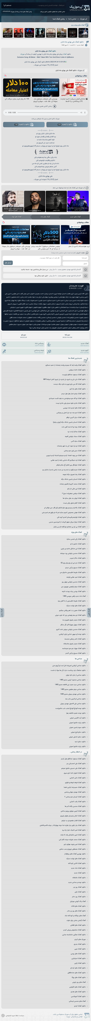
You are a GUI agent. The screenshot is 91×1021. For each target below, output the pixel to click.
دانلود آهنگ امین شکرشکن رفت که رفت (73, 835)
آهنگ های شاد (45, 217)
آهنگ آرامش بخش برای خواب (76, 920)
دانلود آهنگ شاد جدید (78, 868)
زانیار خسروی (60, 304)
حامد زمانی (24, 297)
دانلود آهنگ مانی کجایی (78, 778)
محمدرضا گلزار (70, 321)
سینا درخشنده (74, 307)
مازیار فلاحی (35, 314)
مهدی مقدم (55, 324)
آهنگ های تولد (16, 217)
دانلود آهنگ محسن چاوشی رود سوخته (73, 553)
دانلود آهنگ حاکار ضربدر (78, 558)
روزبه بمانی (68, 304)
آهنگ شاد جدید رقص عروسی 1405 (74, 596)
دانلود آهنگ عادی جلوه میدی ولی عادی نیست (71, 403)
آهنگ (64, 54)
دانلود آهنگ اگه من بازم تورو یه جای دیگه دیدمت (69, 384)
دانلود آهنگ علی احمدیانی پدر (76, 763)
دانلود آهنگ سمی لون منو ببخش (75, 451)
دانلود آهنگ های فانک (78, 906)
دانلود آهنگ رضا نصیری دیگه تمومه (74, 474)
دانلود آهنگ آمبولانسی (78, 996)
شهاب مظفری (46, 307)
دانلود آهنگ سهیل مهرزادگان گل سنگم (73, 625)
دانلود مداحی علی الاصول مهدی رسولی (73, 704)
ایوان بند (72, 297)
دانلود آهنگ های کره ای (78, 968)
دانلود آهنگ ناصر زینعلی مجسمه (75, 639)
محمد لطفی (13, 317)
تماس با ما (72, 19)
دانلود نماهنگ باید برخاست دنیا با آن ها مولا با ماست (68, 670)
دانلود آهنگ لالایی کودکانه (77, 863)
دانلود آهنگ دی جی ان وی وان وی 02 (73, 563)
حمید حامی (60, 300)
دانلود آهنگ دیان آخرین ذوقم (76, 417)
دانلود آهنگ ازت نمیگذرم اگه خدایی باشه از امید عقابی (68, 460)
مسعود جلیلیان (29, 321)
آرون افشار (70, 294)
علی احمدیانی (73, 311)
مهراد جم (29, 324)
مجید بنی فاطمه (18, 314)
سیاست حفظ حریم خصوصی (15, 1015)
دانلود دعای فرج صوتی (78, 732)
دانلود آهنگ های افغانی (78, 925)
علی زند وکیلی (55, 311)
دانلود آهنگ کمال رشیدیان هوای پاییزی (73, 816)
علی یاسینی (27, 311)
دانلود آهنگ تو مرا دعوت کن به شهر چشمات (71, 446)
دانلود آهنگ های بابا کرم (78, 389)
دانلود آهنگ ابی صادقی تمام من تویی (73, 549)
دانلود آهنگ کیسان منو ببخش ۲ (75, 797)
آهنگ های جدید (75, 217)
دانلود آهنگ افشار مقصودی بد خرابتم (74, 820)
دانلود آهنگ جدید (80, 873)
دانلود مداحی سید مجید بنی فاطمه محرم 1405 (70, 685)
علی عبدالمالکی (44, 311)
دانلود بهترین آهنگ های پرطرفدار (75, 854)
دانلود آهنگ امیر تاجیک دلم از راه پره (74, 830)
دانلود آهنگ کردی (80, 1006)
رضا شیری (7, 300)
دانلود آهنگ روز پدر (79, 887)
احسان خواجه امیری (60, 294)
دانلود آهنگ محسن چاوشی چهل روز (74, 582)
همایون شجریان (62, 328)
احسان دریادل (49, 294)
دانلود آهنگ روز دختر (79, 897)
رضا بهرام (14, 300)
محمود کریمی (61, 321)
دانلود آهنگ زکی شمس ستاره (76, 539)
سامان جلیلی (51, 304)
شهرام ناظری (28, 307)
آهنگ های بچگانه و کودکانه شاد (75, 916)
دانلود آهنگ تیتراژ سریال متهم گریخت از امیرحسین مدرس (67, 522)
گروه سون (43, 314)
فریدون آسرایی (59, 314)
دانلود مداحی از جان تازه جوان (76, 675)
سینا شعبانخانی (64, 307)
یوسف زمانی (36, 328)
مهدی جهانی (73, 324)
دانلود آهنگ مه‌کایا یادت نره (77, 432)
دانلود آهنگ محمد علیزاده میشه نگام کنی (72, 839)
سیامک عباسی (33, 304)
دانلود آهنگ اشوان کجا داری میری (75, 773)
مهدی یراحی (37, 324)
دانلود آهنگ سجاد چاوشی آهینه (75, 436)
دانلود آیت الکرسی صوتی (78, 718)
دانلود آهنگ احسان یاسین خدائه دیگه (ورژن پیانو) (69, 422)
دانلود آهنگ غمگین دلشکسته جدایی (74, 935)
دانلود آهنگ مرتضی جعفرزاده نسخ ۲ (74, 493)
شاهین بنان (55, 307)
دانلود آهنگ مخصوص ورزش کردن (74, 930)
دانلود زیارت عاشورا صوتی (77, 723)
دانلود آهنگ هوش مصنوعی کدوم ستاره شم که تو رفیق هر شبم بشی (64, 512)
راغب (27, 300)
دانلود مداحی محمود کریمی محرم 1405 (73, 680)
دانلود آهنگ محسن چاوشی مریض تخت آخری (71, 629)
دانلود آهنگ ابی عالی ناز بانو (76, 489)
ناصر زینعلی (75, 328)
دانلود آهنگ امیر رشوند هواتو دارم (75, 844)
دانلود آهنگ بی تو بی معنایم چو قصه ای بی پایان (69, 527)
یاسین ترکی (44, 328)
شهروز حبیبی (20, 307)
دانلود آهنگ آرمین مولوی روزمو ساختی (73, 811)
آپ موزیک (80, 8)
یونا (30, 328)
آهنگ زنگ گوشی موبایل (78, 901)
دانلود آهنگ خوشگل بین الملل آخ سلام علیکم (71, 465)
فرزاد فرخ (75, 314)
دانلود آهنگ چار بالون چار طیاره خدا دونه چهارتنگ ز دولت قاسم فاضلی (63, 825)
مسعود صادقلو (19, 321)
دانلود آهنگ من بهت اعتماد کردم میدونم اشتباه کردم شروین (66, 455)
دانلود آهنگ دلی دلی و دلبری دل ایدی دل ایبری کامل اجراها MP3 (64, 379)
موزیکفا (67, 336)
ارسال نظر (8, 263)
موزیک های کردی (80, 939)
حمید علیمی (42, 300)
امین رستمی (83, 297)
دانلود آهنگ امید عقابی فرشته (76, 577)
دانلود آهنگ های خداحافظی (77, 973)
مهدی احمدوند (82, 324)
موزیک (22, 54)
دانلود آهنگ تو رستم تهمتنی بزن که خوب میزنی (70, 615)
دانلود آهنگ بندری (80, 944)
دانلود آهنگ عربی (80, 949)
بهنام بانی (45, 297)
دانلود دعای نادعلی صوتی (77, 737)
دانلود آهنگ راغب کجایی (78, 801)
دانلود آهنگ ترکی (80, 892)
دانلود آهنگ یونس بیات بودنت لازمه (74, 591)
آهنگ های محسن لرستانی (77, 1001)
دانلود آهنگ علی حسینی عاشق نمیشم (73, 768)
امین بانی (8, 294)
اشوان (32, 294)
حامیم (8, 297)
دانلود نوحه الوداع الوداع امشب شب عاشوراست (70, 708)
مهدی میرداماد (46, 324)
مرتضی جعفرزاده (41, 321)
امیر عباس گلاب (24, 294)
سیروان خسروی (12, 304)
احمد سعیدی (39, 294)
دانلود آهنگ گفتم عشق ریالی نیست (74, 503)
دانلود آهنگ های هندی (78, 992)
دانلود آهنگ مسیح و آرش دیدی (75, 568)
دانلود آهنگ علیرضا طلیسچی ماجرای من (73, 572)
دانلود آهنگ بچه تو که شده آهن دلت (74, 427)
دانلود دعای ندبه (80, 742)
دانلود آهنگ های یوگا (79, 977)
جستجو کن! (7, 5)
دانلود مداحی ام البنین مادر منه (75, 699)
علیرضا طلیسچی (8, 311)
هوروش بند (52, 328)
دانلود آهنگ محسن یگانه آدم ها (75, 806)
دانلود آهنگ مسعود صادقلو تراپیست (74, 375)
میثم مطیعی (12, 324)
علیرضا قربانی (83, 314)
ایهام (77, 297)
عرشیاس (12, 307)
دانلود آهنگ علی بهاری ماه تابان (72, 42)
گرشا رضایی (50, 314)
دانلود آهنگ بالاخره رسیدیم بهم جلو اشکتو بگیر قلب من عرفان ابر (65, 508)
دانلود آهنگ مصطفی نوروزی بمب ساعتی (72, 849)
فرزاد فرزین (68, 314)
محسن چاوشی (61, 317)
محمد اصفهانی (32, 317)
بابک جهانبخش (63, 297)
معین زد (5, 321)
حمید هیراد (34, 300)
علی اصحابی (63, 311)
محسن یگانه (41, 317)
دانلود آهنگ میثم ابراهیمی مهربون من (73, 587)
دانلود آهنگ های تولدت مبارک (76, 606)
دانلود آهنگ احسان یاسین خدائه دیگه (73, 479)
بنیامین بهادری (53, 297)
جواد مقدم (32, 297)
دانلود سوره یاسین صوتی (77, 727)
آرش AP (85, 294)
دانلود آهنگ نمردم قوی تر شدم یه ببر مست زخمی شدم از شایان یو (64, 470)
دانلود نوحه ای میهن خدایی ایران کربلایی (72, 634)
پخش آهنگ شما (59, 19)
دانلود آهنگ (52, 51)
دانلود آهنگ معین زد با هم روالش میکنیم (72, 610)
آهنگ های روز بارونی (79, 982)
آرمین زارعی (78, 294)
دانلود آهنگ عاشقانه (79, 878)
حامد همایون (15, 297)
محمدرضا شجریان (81, 321)
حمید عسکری (51, 300)
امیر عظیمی (15, 294)
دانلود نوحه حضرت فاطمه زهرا (76, 713)
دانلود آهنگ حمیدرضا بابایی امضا (75, 787)
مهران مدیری (21, 324)
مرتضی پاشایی (51, 321)
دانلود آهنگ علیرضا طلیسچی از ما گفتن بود (72, 601)
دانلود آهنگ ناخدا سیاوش (77, 370)
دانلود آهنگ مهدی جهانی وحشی (75, 792)
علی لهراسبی (35, 311)
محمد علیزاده (22, 317)
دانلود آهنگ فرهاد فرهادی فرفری (75, 782)
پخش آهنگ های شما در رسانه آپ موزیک (21, 12)
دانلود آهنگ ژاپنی (80, 963)
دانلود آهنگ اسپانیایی (78, 958)
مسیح (11, 321)
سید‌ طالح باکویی (23, 304)
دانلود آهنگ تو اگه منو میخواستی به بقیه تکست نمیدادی (67, 398)
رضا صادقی (84, 304)
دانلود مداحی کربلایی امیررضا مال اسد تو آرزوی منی (69, 665)
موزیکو (23, 336)
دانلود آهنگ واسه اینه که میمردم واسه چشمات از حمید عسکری (66, 365)
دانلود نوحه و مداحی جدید (77, 882)
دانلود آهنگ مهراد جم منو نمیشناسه (74, 648)
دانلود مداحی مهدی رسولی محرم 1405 (73, 694)
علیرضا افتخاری (18, 311)
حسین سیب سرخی (70, 300)
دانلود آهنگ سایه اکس (78, 441)
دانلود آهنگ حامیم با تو (78, 544)
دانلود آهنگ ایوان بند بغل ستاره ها (74, 498)
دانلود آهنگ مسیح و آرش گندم (76, 653)
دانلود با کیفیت (65, 124)
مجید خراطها (8, 314)
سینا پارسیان (83, 307)
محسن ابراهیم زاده (73, 317)
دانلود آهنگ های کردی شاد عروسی (74, 408)
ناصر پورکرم (83, 328)
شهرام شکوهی (37, 307)
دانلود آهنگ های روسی (78, 954)
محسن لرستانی (51, 317)
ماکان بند (27, 314)
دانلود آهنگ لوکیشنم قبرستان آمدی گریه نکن (71, 517)
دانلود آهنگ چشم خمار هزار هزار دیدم (73, 394)
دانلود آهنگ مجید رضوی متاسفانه (74, 644)
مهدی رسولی (64, 324)
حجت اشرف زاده (82, 300)
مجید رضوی (83, 317)
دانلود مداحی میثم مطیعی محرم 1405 (73, 689)
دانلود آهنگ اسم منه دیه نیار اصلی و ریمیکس (71, 413)
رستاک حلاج (21, 300)
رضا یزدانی (76, 304)
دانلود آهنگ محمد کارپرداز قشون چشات (73, 484)
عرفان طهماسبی (82, 311)
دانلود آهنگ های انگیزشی (77, 987)
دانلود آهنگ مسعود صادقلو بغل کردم (73, 759)
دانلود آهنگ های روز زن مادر (76, 911)
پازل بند (38, 297)
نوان (69, 328)
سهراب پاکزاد (42, 304)
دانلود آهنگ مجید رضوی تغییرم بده (74, 620)
